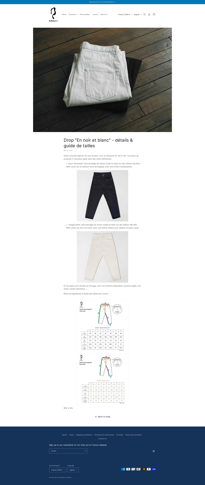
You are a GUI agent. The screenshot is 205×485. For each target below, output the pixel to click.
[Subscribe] (85, 450)
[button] (72, 14)
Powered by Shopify (65, 477)
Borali (56, 477)
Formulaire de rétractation (104, 435)
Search (64, 435)
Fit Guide (119, 435)
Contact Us (102, 439)
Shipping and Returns (84, 435)
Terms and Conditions (133, 435)
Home (71, 435)
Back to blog (104, 417)
